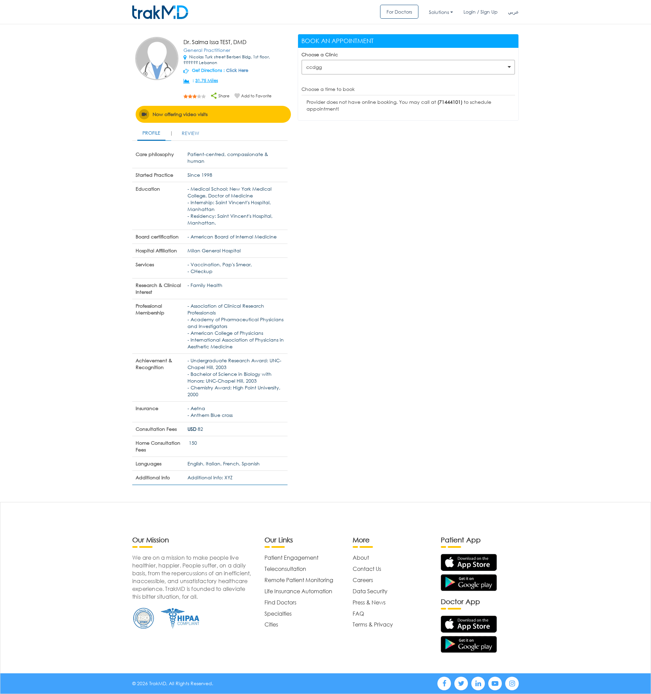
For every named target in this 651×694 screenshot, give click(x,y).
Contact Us (367, 568)
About (361, 557)
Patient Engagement (291, 557)
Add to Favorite (256, 96)
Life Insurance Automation (298, 591)
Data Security (370, 591)
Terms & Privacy (373, 624)
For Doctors (399, 11)
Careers (363, 579)
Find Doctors (280, 602)
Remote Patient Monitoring (298, 579)
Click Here (237, 70)
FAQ (358, 613)
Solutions (439, 12)
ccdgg (314, 67)
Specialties (278, 613)
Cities (271, 624)
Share (223, 96)
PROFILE (151, 133)
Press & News (369, 602)
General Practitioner (206, 50)
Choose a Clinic (319, 54)
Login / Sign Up (480, 11)
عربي (513, 11)
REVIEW (190, 133)
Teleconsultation (285, 568)
